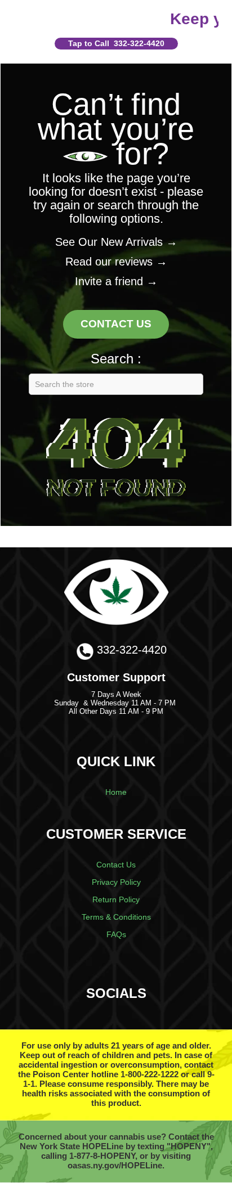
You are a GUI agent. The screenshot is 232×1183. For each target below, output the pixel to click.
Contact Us (116, 864)
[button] (116, 44)
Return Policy (116, 899)
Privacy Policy (116, 882)
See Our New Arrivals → (116, 242)
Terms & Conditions (116, 916)
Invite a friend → (116, 281)
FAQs (116, 934)
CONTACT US (116, 324)
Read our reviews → (116, 261)
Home (116, 792)
